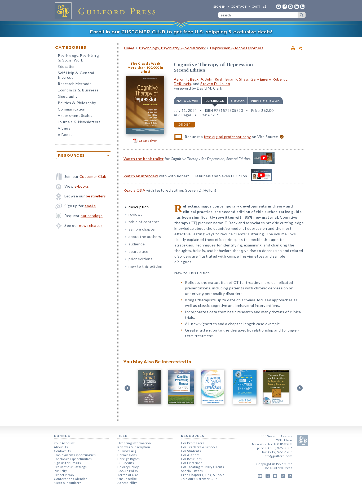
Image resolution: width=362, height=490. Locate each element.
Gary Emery (260, 79)
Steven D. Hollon (215, 83)
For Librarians (191, 463)
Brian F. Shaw (237, 79)
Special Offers (192, 471)
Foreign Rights (128, 459)
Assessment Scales (75, 115)
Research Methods (74, 83)
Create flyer (148, 141)
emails (90, 206)
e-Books (65, 134)
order (184, 124)
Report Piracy (64, 475)
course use (138, 251)
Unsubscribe (127, 479)
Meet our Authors (67, 483)
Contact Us (62, 451)
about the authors (145, 236)
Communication (72, 109)
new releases (91, 225)
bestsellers (96, 196)
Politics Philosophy (77, 103)
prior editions (140, 259)
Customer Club (93, 176)
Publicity (60, 471)
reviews (136, 214)
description (139, 207)
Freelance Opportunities (73, 459)
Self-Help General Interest (76, 75)
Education (67, 66)
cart (256, 6)
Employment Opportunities (75, 455)
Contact (239, 6)
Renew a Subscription (133, 447)
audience (137, 244)
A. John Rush (212, 79)
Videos (64, 128)
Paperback (215, 100)
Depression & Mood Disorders (237, 48)
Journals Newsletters (79, 122)
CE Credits (125, 463)
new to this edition (145, 266)
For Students (191, 451)
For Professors (192, 443)
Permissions (127, 455)
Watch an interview (140, 176)
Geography (68, 96)
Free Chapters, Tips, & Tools (202, 475)
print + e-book (265, 100)
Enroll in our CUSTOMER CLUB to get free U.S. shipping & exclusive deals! (181, 31)
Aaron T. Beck (186, 79)
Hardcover (187, 100)
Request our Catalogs (70, 467)
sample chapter (142, 229)
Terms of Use (127, 475)
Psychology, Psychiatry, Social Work (78, 58)
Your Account (64, 443)
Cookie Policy (127, 471)
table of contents (144, 221)
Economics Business (78, 90)
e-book (238, 100)
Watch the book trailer (143, 158)
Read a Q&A (134, 190)
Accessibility (127, 483)
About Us (61, 447)
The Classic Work (145, 63)
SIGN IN (219, 6)
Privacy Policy (128, 467)
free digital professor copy (227, 136)
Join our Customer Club (199, 479)
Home (129, 48)
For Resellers (191, 459)
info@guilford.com (278, 456)
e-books (81, 186)
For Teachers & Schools (199, 447)
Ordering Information (134, 443)
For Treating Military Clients (202, 467)
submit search (302, 15)
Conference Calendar (70, 479)
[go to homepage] (107, 10)
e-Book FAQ (126, 451)
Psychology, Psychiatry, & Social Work (172, 48)
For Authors (190, 455)
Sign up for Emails (67, 463)
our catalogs (92, 215)
